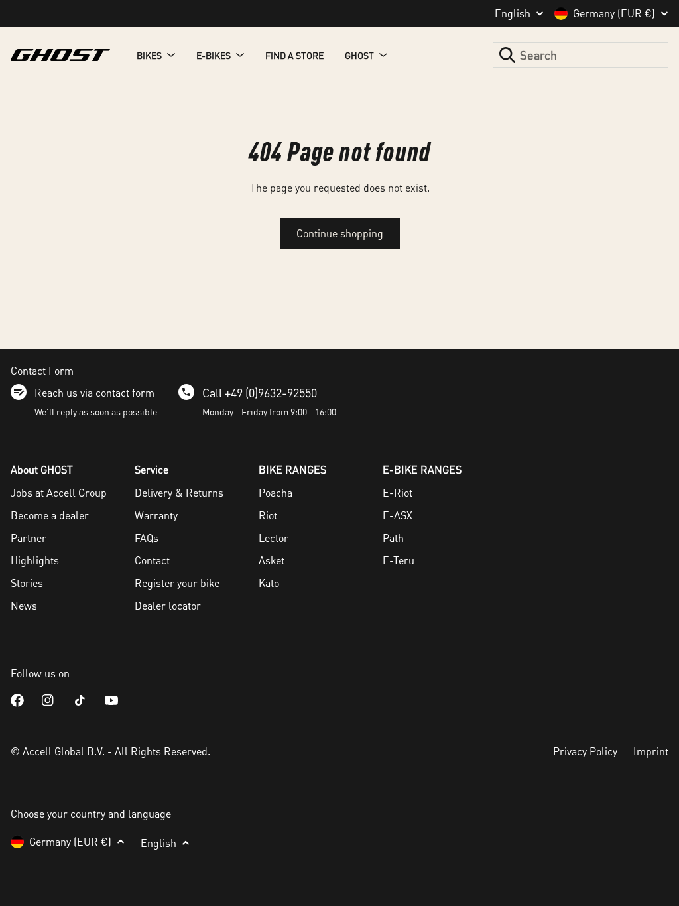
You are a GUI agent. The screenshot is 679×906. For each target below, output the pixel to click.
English (512, 13)
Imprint (650, 751)
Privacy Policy (585, 751)
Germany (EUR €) (614, 13)
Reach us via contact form (94, 392)
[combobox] (580, 55)
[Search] (507, 55)
